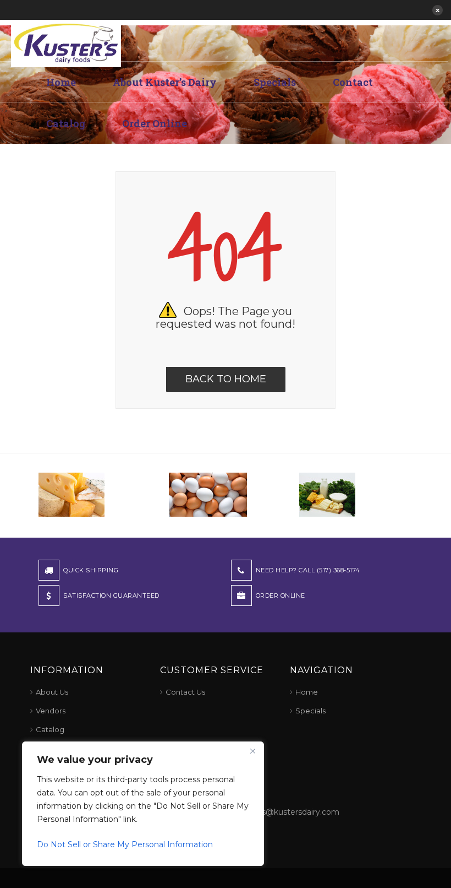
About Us (52, 691)
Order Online (154, 123)
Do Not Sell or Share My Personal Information (125, 844)
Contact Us (185, 691)
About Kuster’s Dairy (165, 82)
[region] (143, 803)
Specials (275, 82)
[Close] (252, 750)
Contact (353, 82)
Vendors (50, 710)
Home (61, 82)
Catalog (65, 123)
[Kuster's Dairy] (66, 42)
